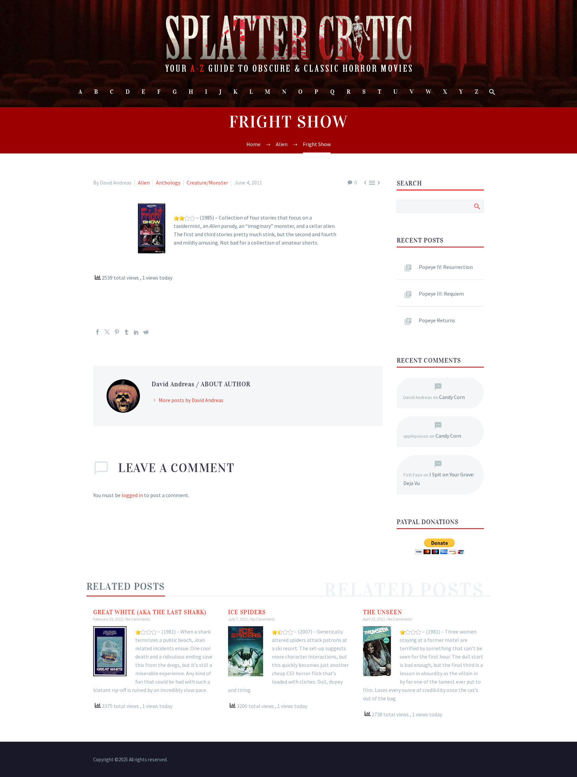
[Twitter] (107, 332)
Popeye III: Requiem (441, 293)
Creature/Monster (207, 182)
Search (476, 206)
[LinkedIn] (136, 332)
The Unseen (382, 612)
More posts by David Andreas (191, 400)
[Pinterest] (117, 332)
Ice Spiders (247, 612)
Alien (144, 182)
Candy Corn (452, 397)
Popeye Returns (437, 320)
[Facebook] (97, 332)
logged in (132, 495)
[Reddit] (146, 332)
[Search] (491, 92)
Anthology (168, 182)
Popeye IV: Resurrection (446, 267)
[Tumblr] (126, 332)
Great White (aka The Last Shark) (149, 612)
